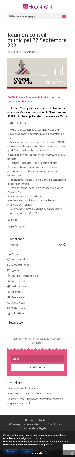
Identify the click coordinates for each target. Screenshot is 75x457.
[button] (38, 16)
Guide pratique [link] (18, 286)
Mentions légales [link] (37, 428)
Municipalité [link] (31, 51)
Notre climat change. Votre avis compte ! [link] (31, 393)
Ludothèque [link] (17, 313)
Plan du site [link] (54, 424)
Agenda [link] (14, 270)
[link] (37, 6)
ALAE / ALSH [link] (17, 302)
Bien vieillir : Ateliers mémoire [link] (24, 388)
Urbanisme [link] (16, 292)
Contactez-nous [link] (19, 265)
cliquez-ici (46, 444)
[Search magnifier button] (65, 244)
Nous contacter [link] (37, 420)
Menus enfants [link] (19, 297)
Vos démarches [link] (19, 259)
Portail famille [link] (18, 281)
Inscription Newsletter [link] (26, 424)
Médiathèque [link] (18, 308)
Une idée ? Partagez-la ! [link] (24, 275)
